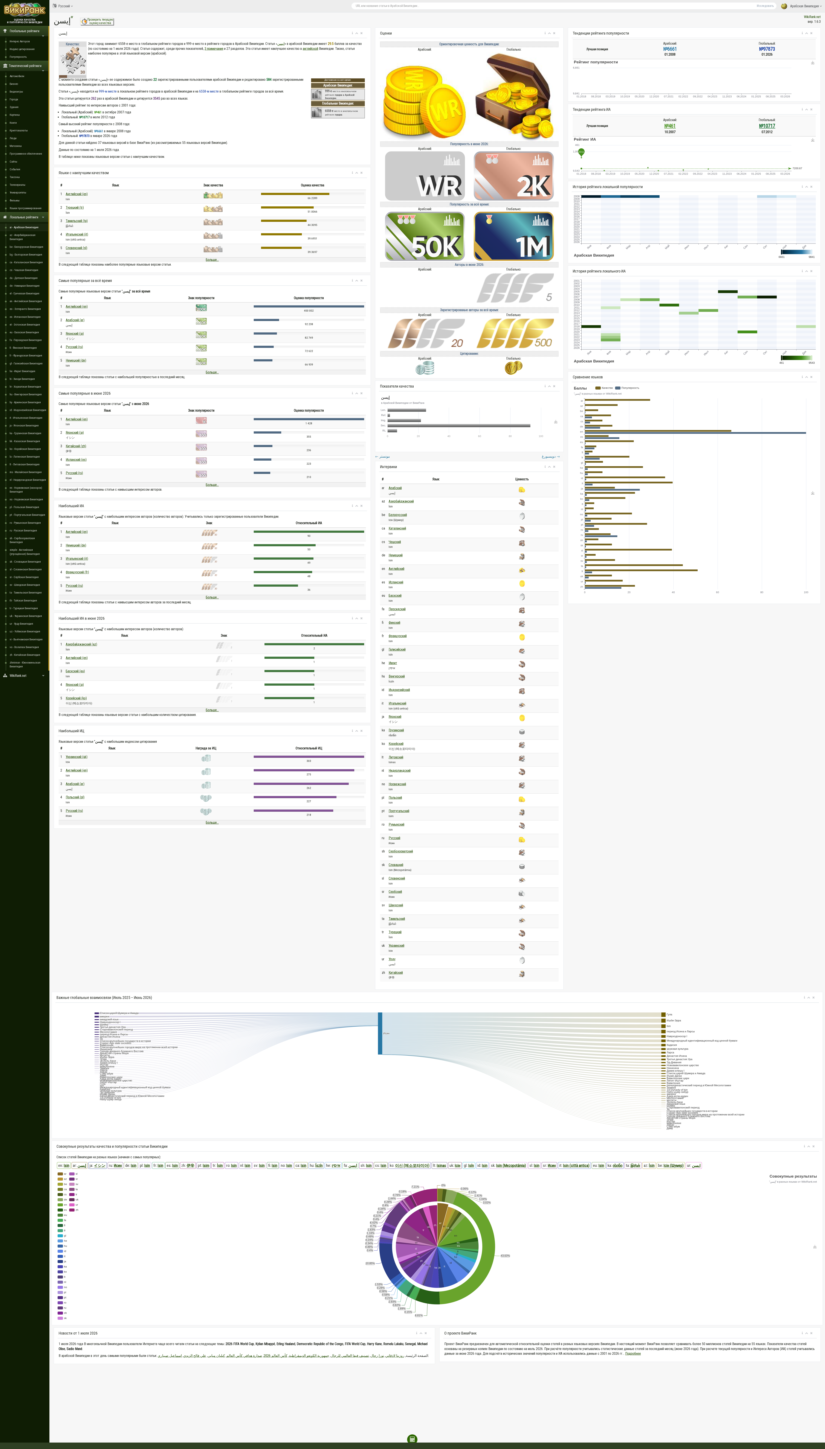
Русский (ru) (74, 347)
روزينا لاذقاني (394, 1356)
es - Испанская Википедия (25, 316)
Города (14, 99)
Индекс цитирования (22, 49)
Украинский (396, 946)
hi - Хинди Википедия (22, 379)
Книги (13, 122)
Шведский (396, 905)
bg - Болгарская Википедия (26, 254)
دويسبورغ (551, 456)
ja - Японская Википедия (24, 425)
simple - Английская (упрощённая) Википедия (25, 551)
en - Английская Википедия (26, 301)
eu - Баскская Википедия (24, 332)
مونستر (382, 456)
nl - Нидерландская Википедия (28, 479)
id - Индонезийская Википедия (28, 410)
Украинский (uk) (76, 757)
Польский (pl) (75, 797)
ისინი (617, 1165)
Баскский (395, 596)
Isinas (441, 1165)
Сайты (13, 161)
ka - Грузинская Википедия (25, 433)
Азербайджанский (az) (81, 644)
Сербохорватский (401, 851)
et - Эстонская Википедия (25, 324)
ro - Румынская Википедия (25, 522)
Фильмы (15, 200)
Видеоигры (16, 91)
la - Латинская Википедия (25, 456)
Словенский (397, 878)
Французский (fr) (77, 572)
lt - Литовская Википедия (25, 464)
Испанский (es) (76, 460)
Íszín (319, 1165)
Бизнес (14, 83)
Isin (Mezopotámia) (511, 1165)
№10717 (767, 126)
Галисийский (397, 649)
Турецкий (395, 932)
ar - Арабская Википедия (24, 227)
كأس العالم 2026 (275, 1356)
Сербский (395, 892)
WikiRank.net (812, 17)
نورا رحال (377, 1356)
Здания (14, 107)
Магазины (16, 146)
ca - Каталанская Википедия (26, 262)
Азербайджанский (401, 501)
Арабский (395, 488)
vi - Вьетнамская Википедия (26, 639)
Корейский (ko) (76, 698)
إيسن (280, 44)
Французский (398, 636)
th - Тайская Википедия (23, 600)
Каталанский (397, 528)
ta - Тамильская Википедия (26, 592)
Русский (64, 6)
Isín (471, 1165)
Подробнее (633, 1354)
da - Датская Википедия (24, 278)
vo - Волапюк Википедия (24, 647)
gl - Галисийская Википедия (26, 363)
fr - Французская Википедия (26, 355)
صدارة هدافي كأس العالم (244, 1356)
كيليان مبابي (216, 1356)
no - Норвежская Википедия (26, 499)
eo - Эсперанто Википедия (25, 308)
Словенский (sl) (76, 248)
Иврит (393, 663)
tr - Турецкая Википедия (24, 608)
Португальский (399, 811)
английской (310, 49)
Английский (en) (77, 194)
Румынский (396, 824)
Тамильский (397, 919)
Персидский (397, 609)
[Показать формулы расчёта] (412, 1439)
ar (72, 17)
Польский (395, 798)
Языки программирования (25, 208)
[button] (352, 33)
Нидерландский (400, 771)
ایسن (352, 1165)
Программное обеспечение (26, 153)
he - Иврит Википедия (22, 371)
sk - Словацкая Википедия (25, 561)
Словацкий (396, 865)
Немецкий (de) (76, 360)
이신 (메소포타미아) (412, 1165)
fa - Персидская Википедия (26, 340)
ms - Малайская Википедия (26, 472)
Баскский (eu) (75, 671)
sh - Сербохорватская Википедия (22, 540)
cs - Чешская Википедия (24, 270)
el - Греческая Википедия (24, 293)
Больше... (212, 260)
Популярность (18, 56)
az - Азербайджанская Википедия (22, 236)
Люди (13, 138)
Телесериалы (17, 184)
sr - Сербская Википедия (24, 577)
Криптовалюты (19, 130)
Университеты (18, 192)
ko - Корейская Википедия (25, 449)
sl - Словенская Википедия (26, 569)
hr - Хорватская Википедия (25, 386)
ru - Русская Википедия (23, 530)
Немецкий (396, 555)
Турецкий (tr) (75, 207)
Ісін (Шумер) (674, 1165)
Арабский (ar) (75, 320)
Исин (118, 1165)
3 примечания (214, 49)
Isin (66, 1165)
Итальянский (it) (77, 234)
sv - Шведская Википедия (25, 584)
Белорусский (398, 515)
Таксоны (15, 177)
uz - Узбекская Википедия (25, 631)
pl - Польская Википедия (24, 507)
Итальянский (397, 703)
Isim (206, 1165)
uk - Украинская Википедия (26, 616)
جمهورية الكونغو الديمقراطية (309, 1356)
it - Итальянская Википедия (26, 417)
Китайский (396, 973)
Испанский (396, 582)
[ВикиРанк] (24, 9)
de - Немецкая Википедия (25, 285)
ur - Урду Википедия (21, 623)
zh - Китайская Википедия (25, 654)
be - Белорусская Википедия (26, 246)
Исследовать (765, 6)
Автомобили (17, 76)
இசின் (635, 1165)
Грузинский (396, 730)
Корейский (396, 744)
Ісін (457, 1165)
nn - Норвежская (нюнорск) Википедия (26, 489)
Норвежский (397, 784)
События (15, 169)
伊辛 (190, 1165)
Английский (396, 569)
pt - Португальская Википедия (27, 514)
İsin (220, 1165)
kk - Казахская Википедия (25, 441)
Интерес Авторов (20, 41)
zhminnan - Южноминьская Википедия (25, 664)
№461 (670, 126)
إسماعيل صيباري (170, 1356)
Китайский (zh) (76, 446)
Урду (392, 959)
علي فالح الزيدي (194, 1356)
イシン (99, 1165)
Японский (395, 717)
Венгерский (397, 676)
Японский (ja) (75, 334)
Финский (394, 623)
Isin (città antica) (576, 1165)
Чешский (395, 542)
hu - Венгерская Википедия (26, 394)
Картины (15, 114)
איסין (336, 1165)
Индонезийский (399, 690)
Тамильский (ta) (77, 221)
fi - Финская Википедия (23, 347)
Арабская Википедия (804, 6)
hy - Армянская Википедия (25, 402)
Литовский (396, 757)
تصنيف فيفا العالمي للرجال (350, 1356)
